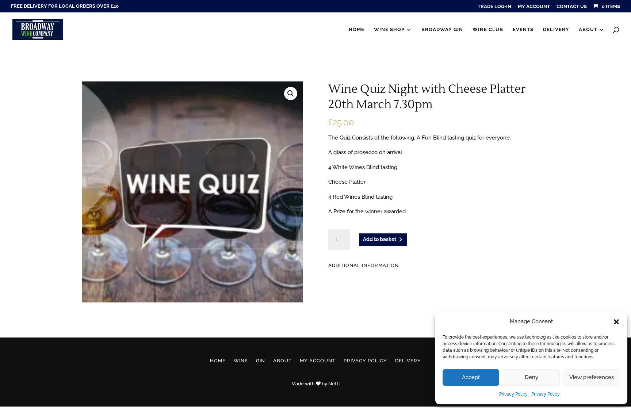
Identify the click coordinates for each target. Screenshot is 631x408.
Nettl (334, 383)
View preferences (591, 377)
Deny (531, 377)
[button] (616, 321)
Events (523, 29)
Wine (241, 360)
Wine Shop (389, 29)
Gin (260, 360)
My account (534, 6)
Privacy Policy (513, 394)
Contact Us (572, 6)
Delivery (556, 29)
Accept (471, 377)
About (588, 29)
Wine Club (488, 29)
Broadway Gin (442, 29)
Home (356, 29)
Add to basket (379, 239)
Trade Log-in (494, 6)
